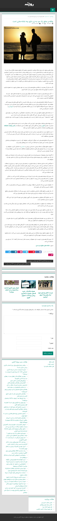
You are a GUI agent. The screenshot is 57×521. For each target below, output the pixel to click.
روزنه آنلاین (51, 16)
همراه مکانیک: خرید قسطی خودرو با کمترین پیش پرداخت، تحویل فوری (28, 294)
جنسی (22, 147)
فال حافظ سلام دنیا (49, 366)
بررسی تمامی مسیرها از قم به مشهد (16, 477)
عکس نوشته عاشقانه (9, 126)
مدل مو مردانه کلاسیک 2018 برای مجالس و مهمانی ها (39, 261)
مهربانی (11, 106)
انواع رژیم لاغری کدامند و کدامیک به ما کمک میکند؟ (11, 290)
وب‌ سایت (50, 348)
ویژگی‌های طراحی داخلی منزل (18, 381)
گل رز (43, 126)
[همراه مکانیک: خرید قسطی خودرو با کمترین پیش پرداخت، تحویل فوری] (28, 288)
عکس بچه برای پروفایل (46, 505)
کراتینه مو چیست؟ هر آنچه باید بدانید (15, 488)
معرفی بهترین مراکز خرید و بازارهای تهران (15, 479)
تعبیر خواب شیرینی (46, 503)
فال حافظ (51, 362)
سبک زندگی (47, 16)
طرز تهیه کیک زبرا (47, 507)
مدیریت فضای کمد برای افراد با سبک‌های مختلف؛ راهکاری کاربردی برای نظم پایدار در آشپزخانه (15, 409)
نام (52, 338)
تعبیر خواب (51, 364)
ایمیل (51, 343)
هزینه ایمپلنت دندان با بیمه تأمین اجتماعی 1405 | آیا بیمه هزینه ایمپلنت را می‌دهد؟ (16, 372)
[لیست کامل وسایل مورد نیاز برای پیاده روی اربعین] (45, 289)
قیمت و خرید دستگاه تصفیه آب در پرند (15, 481)
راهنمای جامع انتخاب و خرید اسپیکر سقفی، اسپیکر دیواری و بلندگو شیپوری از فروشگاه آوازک (16, 420)
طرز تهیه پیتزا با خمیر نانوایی (44, 509)
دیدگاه (51, 314)
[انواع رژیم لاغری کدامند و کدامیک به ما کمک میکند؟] (11, 285)
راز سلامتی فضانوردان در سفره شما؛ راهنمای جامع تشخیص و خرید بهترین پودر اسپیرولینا (16, 389)
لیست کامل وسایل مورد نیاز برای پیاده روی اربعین (45, 295)
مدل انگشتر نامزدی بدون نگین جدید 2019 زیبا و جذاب (18, 264)
